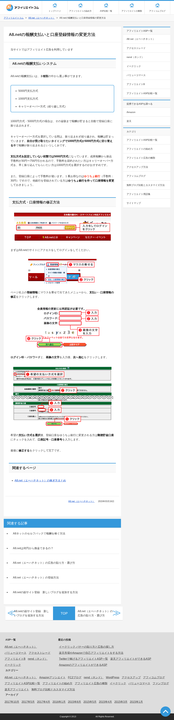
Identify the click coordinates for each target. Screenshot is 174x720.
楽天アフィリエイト (17, 689)
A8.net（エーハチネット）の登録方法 (36, 577)
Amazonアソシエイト (52, 677)
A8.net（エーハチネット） (41, 18)
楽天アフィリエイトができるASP (130, 658)
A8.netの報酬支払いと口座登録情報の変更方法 (52, 34)
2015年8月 (74, 701)
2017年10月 (12, 701)
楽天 (129, 121)
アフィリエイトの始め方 (80, 11)
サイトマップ (134, 203)
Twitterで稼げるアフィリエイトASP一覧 (83, 658)
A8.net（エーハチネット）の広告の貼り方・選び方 (44, 562)
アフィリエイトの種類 (131, 11)
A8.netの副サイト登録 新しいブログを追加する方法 (45, 592)
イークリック (134, 66)
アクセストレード (136, 48)
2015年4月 (105, 701)
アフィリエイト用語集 (138, 194)
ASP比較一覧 (106, 11)
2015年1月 (136, 701)
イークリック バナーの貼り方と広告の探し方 (86, 646)
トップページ (55, 11)
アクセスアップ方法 (137, 167)
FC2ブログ (74, 677)
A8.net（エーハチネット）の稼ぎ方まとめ (40, 480)
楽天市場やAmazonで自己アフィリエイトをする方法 (91, 652)
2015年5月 (90, 701)
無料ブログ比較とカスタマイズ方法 (146, 185)
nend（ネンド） (135, 57)
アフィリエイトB (136, 84)
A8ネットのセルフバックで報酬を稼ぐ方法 (39, 533)
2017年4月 (43, 701)
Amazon (131, 112)
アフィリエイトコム (22, 7)
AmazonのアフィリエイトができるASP (83, 664)
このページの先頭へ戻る (165, 711)
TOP (64, 613)
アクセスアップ (131, 677)
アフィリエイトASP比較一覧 (142, 93)
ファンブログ (161, 683)
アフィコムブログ (157, 11)
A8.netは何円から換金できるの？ (33, 548)
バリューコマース (136, 75)
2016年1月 (59, 701)
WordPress (112, 677)
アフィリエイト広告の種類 (141, 157)
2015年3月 (120, 701)
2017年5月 (28, 701)
